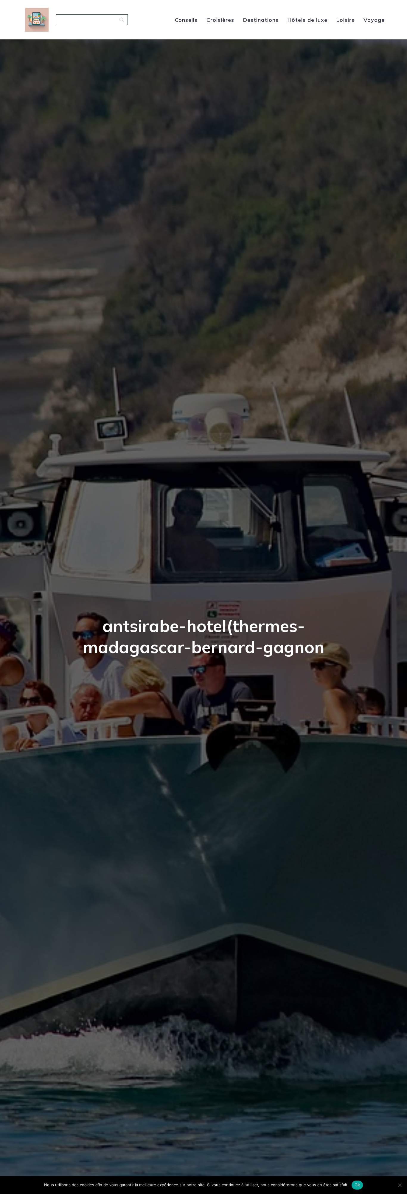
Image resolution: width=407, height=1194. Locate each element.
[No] (400, 1185)
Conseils (186, 19)
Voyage (374, 19)
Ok (357, 1184)
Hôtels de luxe (307, 19)
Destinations (261, 19)
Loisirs (345, 19)
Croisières (220, 19)
